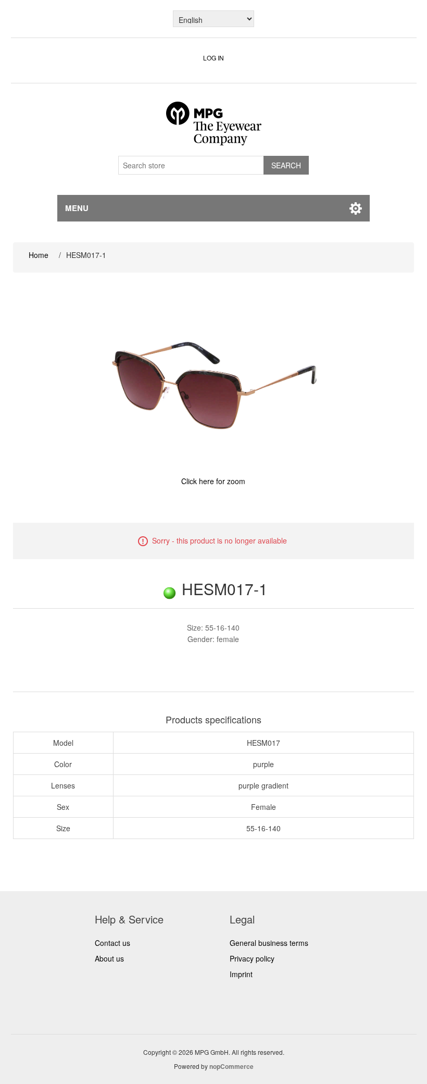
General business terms (269, 943)
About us (109, 958)
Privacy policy (252, 958)
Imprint (241, 974)
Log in (213, 57)
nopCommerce (231, 1066)
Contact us (112, 943)
